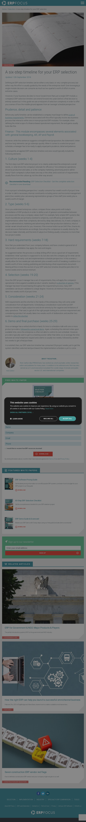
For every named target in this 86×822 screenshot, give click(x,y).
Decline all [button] (48, 419)
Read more (49, 408)
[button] (43, 412)
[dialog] (43, 411)
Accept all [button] (67, 419)
